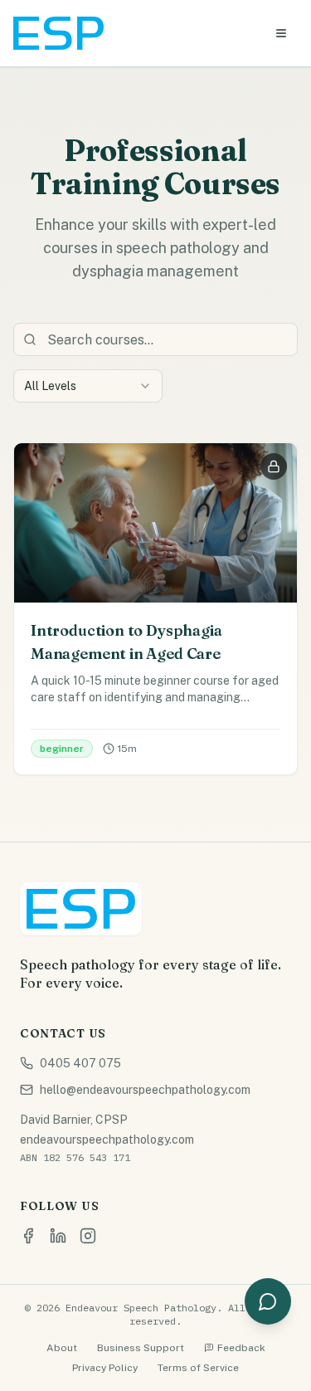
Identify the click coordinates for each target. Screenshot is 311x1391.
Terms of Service (198, 1368)
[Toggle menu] (281, 33)
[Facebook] (28, 1235)
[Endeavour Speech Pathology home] (58, 33)
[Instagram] (88, 1235)
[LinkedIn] (58, 1235)
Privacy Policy (105, 1368)
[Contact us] (268, 1301)
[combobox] (88, 386)
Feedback (241, 1348)
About (61, 1348)
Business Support (140, 1348)
